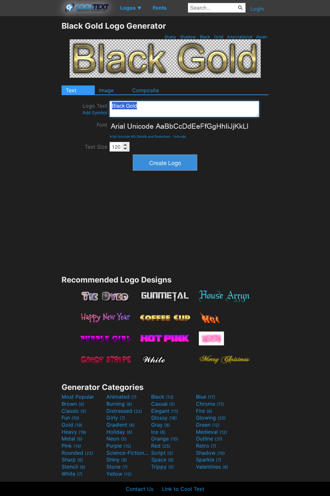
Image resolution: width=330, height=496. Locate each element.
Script (162, 453)
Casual (163, 404)
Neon (116, 438)
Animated (121, 396)
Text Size (96, 147)
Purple (118, 445)
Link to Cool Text (183, 489)
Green (208, 425)
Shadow (188, 36)
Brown (73, 404)
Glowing (211, 417)
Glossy (164, 417)
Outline (209, 438)
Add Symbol (94, 112)
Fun (70, 417)
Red (160, 445)
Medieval (211, 432)
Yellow (119, 474)
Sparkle (208, 459)
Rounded (77, 453)
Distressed (124, 411)
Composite (145, 90)
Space (162, 459)
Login (257, 8)
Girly (115, 417)
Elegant (164, 411)
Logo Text (94, 109)
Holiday (119, 432)
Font (102, 125)
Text (71, 90)
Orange (164, 438)
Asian (261, 36)
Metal (72, 438)
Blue (205, 396)
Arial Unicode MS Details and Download (140, 136)
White (72, 474)
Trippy (162, 466)
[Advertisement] (30, 117)
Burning (119, 404)
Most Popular (78, 396)
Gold (219, 36)
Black (205, 36)
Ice (158, 432)
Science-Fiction (128, 453)
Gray (160, 425)
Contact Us (139, 489)
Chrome (210, 404)
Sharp (170, 36)
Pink (71, 445)
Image (106, 90)
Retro (206, 445)
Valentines (212, 466)
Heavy (74, 432)
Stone (117, 466)
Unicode (179, 136)
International (240, 36)
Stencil (73, 466)
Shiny (116, 459)
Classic (74, 411)
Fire (204, 411)
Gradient (120, 425)
